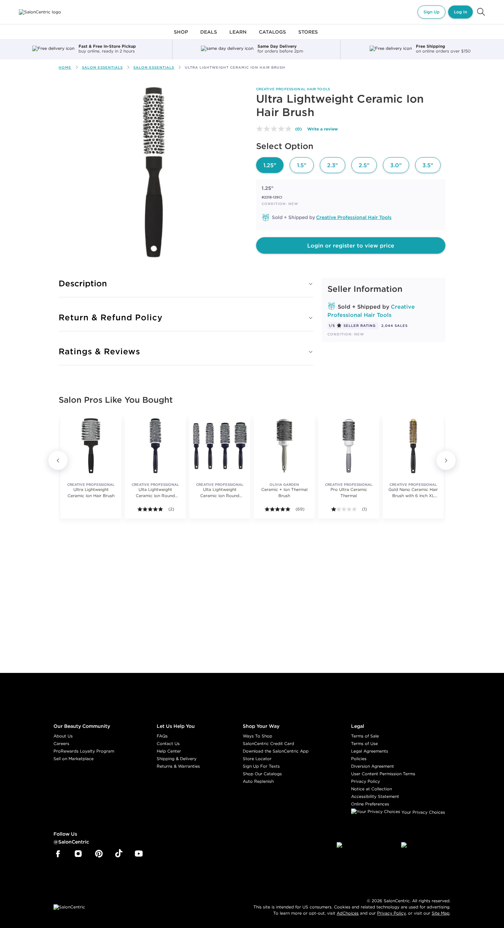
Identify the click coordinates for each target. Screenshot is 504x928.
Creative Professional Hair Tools (293, 89)
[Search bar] (481, 12)
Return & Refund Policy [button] (111, 317)
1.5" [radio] (302, 165)
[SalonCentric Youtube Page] (138, 854)
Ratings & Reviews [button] (99, 351)
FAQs (162, 735)
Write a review (322, 128)
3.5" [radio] (427, 165)
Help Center (169, 751)
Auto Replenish (258, 781)
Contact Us (168, 743)
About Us (63, 735)
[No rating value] (275, 128)
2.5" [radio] (364, 165)
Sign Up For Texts (261, 766)
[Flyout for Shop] (181, 35)
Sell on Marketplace (73, 758)
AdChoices (348, 913)
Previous (58, 460)
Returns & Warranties (178, 766)
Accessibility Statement (375, 796)
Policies (359, 758)
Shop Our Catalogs (262, 773)
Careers (61, 743)
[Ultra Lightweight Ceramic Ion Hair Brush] (91, 445)
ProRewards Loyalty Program (83, 751)
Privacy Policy (365, 781)
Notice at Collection (371, 788)
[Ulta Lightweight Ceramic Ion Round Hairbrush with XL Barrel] (155, 445)
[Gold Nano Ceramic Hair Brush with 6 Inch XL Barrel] (413, 445)
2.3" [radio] (332, 165)
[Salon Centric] (40, 12)
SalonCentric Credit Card (268, 743)
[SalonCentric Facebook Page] (57, 854)
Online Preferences (370, 803)
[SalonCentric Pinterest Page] (99, 854)
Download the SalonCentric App (276, 751)
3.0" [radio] (396, 165)
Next (446, 460)
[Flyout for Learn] (238, 35)
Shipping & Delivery (176, 758)
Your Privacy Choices (422, 812)
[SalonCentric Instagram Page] (78, 854)
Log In (460, 11)
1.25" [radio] (269, 165)
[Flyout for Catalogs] (272, 35)
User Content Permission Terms (383, 773)
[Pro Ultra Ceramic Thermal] (348, 445)
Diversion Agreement (372, 766)
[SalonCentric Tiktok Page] (118, 854)
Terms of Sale (365, 735)
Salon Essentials (102, 67)
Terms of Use (364, 743)
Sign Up (431, 11)
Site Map (440, 913)
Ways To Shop (257, 735)
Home (65, 67)
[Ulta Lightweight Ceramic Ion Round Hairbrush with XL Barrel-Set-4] (220, 445)
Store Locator (257, 758)
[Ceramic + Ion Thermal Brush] (284, 445)
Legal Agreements (369, 751)
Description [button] (83, 283)
